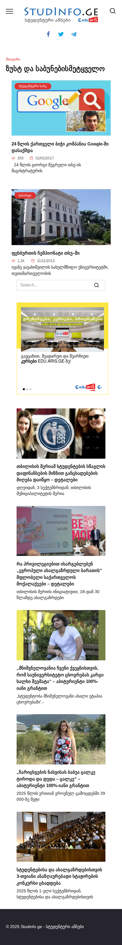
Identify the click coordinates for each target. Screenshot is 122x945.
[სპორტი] (61, 241)
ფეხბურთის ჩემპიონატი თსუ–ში (46, 252)
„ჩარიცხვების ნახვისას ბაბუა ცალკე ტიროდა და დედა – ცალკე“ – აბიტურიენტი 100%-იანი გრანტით (56, 779)
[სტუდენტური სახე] (61, 132)
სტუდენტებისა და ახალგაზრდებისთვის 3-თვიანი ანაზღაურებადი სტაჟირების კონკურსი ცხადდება (59, 876)
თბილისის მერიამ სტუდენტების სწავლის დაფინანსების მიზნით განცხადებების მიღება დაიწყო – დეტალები (61, 473)
